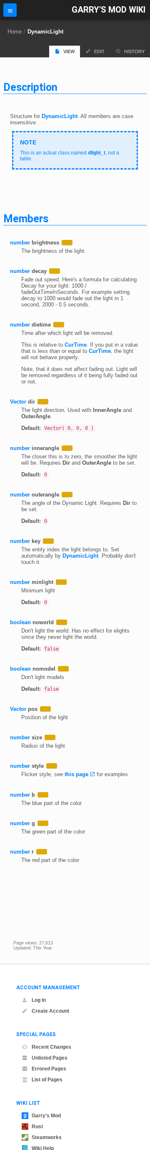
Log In (39, 1000)
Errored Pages (49, 1069)
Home (15, 31)
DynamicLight (45, 31)
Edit (99, 51)
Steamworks (47, 1137)
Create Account (50, 1011)
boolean (20, 622)
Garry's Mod (46, 1116)
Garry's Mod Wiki (108, 10)
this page (76, 774)
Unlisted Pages (50, 1058)
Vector (18, 402)
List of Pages (47, 1080)
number (20, 242)
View (69, 51)
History (134, 51)
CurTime (76, 345)
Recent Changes (51, 1047)
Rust (37, 1126)
